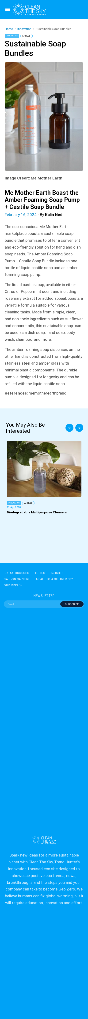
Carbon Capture (17, 579)
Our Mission (13, 585)
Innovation (24, 29)
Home (9, 29)
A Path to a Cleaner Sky (54, 579)
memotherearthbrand (47, 393)
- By (33, 214)
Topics (40, 573)
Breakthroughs (16, 573)
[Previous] (69, 428)
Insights (57, 573)
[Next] (79, 428)
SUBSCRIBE (72, 604)
